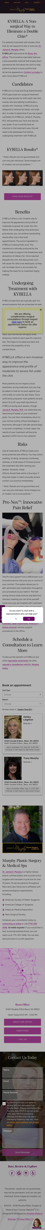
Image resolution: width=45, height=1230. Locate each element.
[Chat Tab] (22, 615)
